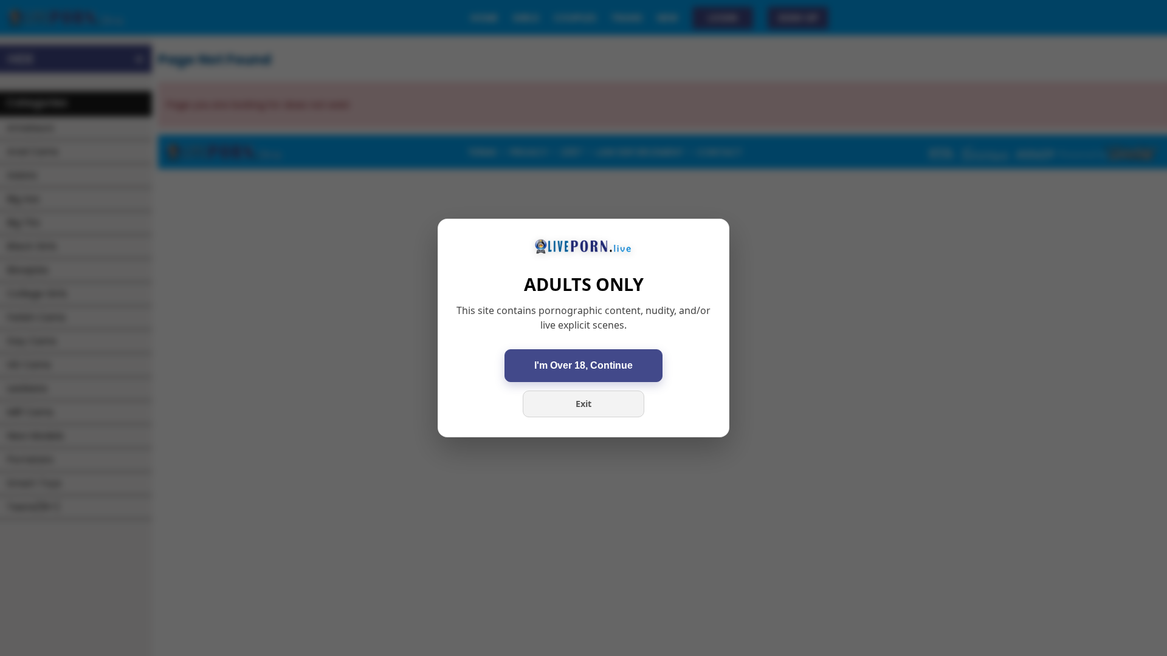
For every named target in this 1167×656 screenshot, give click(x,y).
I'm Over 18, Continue (583, 365)
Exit (583, 403)
